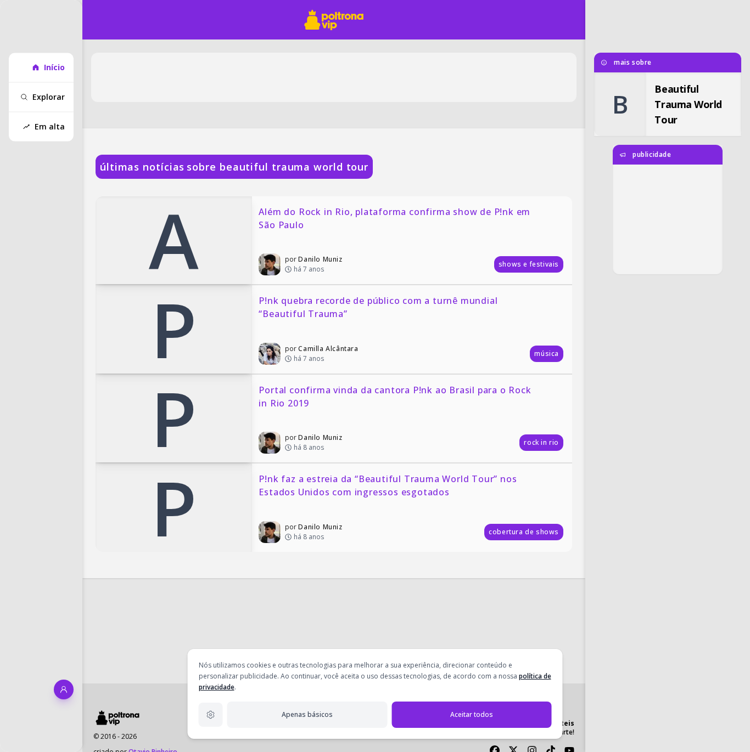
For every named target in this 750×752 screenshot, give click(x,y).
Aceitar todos (471, 714)
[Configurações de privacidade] (211, 715)
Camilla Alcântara (328, 348)
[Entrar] (64, 689)
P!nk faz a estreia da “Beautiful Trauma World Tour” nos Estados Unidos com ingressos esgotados (389, 485)
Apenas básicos (307, 714)
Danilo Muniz (320, 259)
